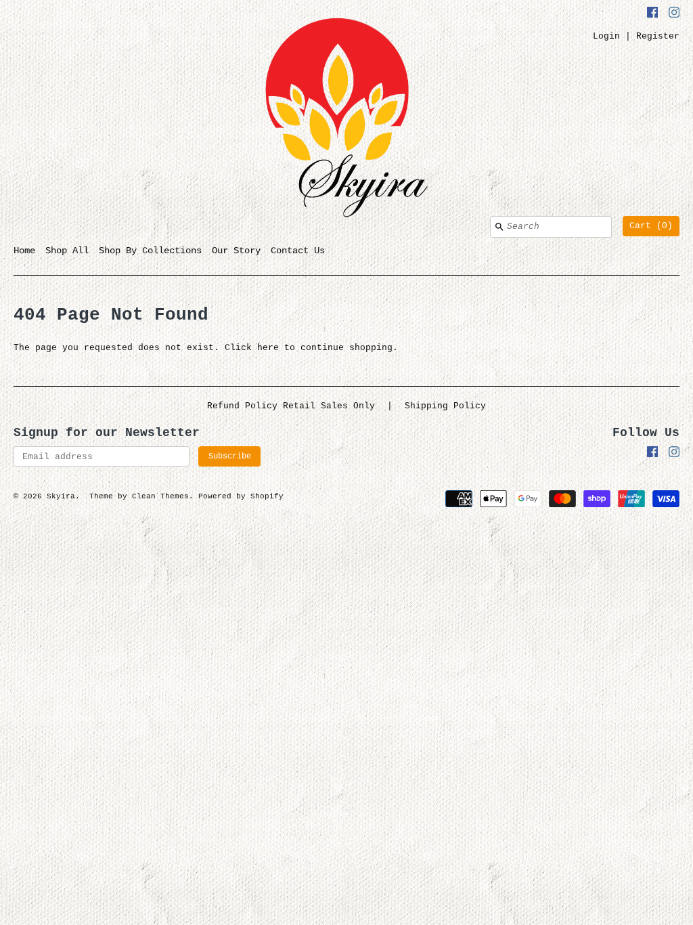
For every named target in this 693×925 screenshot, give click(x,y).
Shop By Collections (150, 250)
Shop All (67, 250)
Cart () (651, 226)
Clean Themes (160, 496)
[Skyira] (346, 120)
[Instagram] (674, 14)
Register (657, 36)
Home (24, 250)
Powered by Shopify (241, 496)
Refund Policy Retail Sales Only (291, 406)
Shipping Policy (445, 406)
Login (606, 36)
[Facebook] (652, 14)
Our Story (236, 250)
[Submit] (499, 226)
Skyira (61, 496)
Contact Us (298, 250)
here (268, 348)
